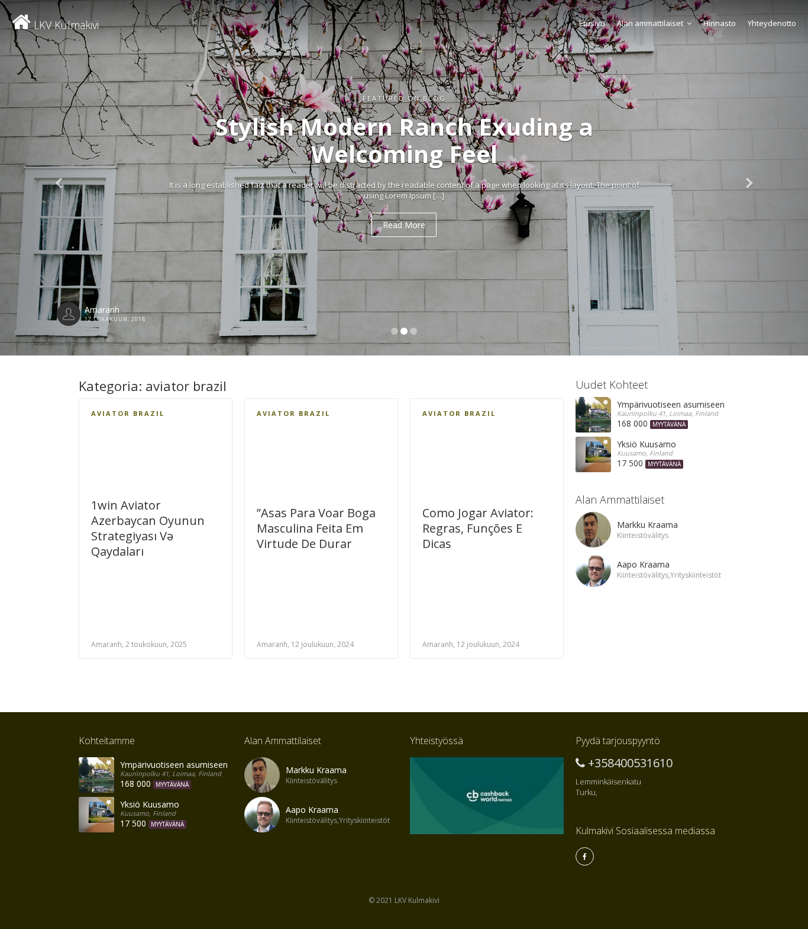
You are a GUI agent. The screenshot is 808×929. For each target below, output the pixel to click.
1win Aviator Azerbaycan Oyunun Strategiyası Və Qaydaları (148, 528)
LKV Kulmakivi (65, 25)
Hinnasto (719, 23)
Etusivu (592, 23)
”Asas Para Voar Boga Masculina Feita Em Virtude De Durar (316, 528)
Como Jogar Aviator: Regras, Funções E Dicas (478, 528)
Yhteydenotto (772, 23)
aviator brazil (127, 413)
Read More (404, 224)
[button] (60, 177)
